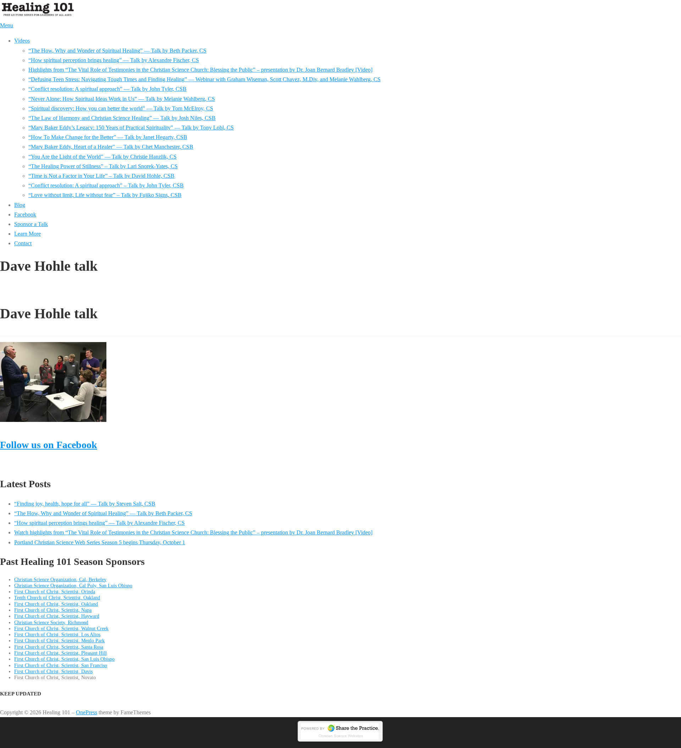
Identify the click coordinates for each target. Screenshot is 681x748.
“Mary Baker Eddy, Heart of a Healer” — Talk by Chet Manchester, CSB (110, 147)
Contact (23, 243)
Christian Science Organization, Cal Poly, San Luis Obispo (73, 585)
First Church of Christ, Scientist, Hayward (56, 616)
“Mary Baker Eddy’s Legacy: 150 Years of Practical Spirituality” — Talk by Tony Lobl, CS (131, 128)
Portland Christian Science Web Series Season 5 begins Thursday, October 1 (99, 542)
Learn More (27, 234)
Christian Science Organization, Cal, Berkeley (60, 579)
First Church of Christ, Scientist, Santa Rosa (58, 647)
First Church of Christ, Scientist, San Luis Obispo (64, 659)
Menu (6, 25)
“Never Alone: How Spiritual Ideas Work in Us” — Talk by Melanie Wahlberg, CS (121, 99)
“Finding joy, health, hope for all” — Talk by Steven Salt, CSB (84, 504)
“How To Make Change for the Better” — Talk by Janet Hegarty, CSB (107, 137)
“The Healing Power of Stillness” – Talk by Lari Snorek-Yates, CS (103, 166)
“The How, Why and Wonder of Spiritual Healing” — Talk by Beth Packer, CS (117, 51)
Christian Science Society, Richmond (51, 622)
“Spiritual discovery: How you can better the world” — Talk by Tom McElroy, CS (120, 108)
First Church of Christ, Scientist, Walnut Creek (61, 628)
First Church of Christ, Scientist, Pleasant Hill (60, 653)
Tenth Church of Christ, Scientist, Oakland (57, 597)
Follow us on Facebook (48, 444)
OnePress (86, 712)
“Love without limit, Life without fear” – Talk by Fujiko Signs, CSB (105, 195)
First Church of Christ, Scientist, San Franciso (60, 665)
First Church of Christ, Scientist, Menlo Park (59, 640)
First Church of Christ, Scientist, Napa (53, 610)
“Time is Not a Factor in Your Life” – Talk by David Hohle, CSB (101, 176)
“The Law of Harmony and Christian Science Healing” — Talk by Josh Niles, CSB (122, 118)
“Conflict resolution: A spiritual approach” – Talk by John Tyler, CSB (106, 185)
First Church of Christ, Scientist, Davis (53, 671)
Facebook (25, 214)
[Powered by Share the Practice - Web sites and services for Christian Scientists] (340, 741)
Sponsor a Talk (31, 224)
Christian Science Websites (341, 736)
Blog (19, 205)
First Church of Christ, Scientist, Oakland (56, 604)
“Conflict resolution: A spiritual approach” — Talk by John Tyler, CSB (107, 89)
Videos (22, 41)
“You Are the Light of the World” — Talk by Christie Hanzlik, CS (102, 157)
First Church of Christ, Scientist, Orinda (54, 591)
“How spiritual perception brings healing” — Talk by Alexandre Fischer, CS (113, 60)
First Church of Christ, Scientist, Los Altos (57, 634)
